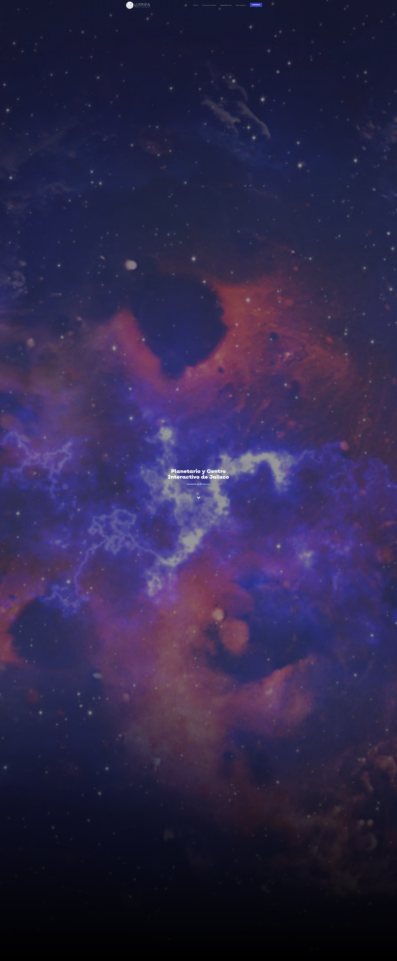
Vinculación (241, 5)
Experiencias (225, 5)
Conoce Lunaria (209, 5)
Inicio (195, 5)
